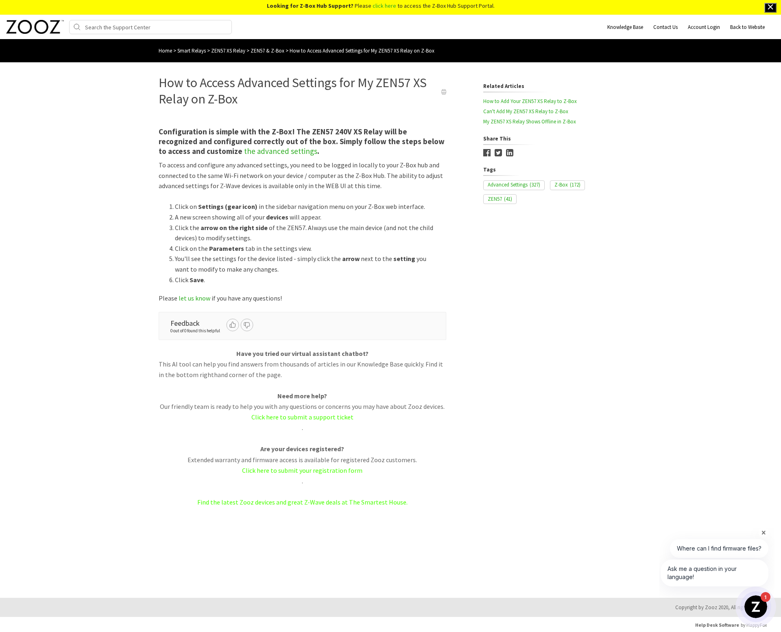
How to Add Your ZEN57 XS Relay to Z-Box (530, 101)
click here (384, 5)
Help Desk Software (717, 625)
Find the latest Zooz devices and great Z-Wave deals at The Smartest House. (302, 502)
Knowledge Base (625, 27)
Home (165, 50)
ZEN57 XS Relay (229, 50)
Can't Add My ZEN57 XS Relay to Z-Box (525, 111)
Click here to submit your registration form (302, 470)
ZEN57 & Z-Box (268, 50)
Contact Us (665, 27)
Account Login (704, 27)
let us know (194, 298)
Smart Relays (192, 50)
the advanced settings (280, 151)
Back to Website (747, 27)
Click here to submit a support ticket (302, 417)
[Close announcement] (770, 8)
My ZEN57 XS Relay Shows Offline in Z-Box (529, 121)
